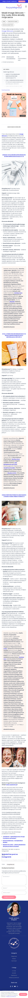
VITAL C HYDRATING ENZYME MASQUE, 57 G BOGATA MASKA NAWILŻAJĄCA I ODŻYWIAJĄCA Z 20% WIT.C (14, 82)
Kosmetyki (14, 961)
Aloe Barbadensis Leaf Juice (10, 463)
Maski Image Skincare (8, 72)
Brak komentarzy (8, 62)
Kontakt (14, 973)
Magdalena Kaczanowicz (10, 57)
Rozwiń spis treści (6, 90)
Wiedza (14, 958)
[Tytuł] (12, 986)
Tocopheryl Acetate (9, 468)
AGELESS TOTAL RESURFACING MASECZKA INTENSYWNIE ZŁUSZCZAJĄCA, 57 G (13, 76)
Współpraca (14, 975)
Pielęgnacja (14, 956)
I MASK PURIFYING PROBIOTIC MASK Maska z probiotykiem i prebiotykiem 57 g (15, 88)
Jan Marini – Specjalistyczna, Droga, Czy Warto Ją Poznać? (14, 837)
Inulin (5, 648)
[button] (26, 6)
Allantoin (12, 301)
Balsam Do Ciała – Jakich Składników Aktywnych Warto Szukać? (14, 845)
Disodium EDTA (11, 473)
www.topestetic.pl (11, 784)
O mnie (14, 971)
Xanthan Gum (18, 293)
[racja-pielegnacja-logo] (14, 6)
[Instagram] (10, 986)
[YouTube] (15, 986)
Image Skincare (7, 31)
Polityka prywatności (14, 977)
